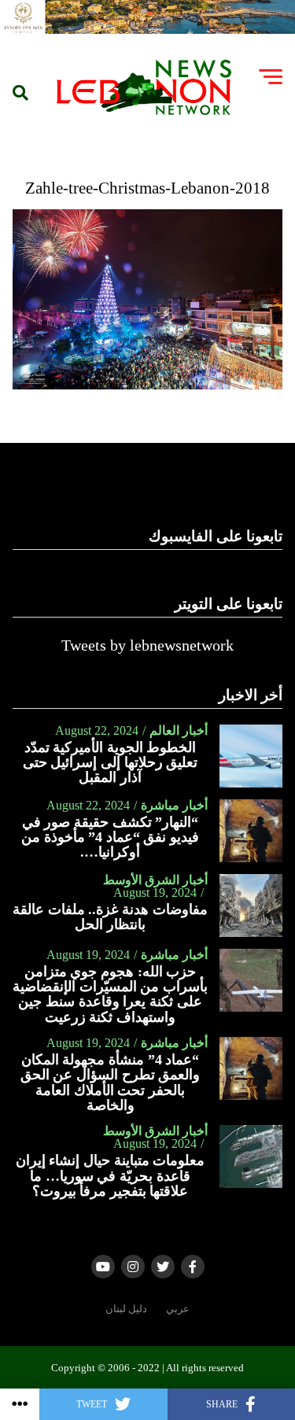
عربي (178, 1309)
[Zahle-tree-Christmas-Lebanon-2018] (148, 385)
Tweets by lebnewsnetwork (147, 645)
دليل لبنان (126, 1309)
